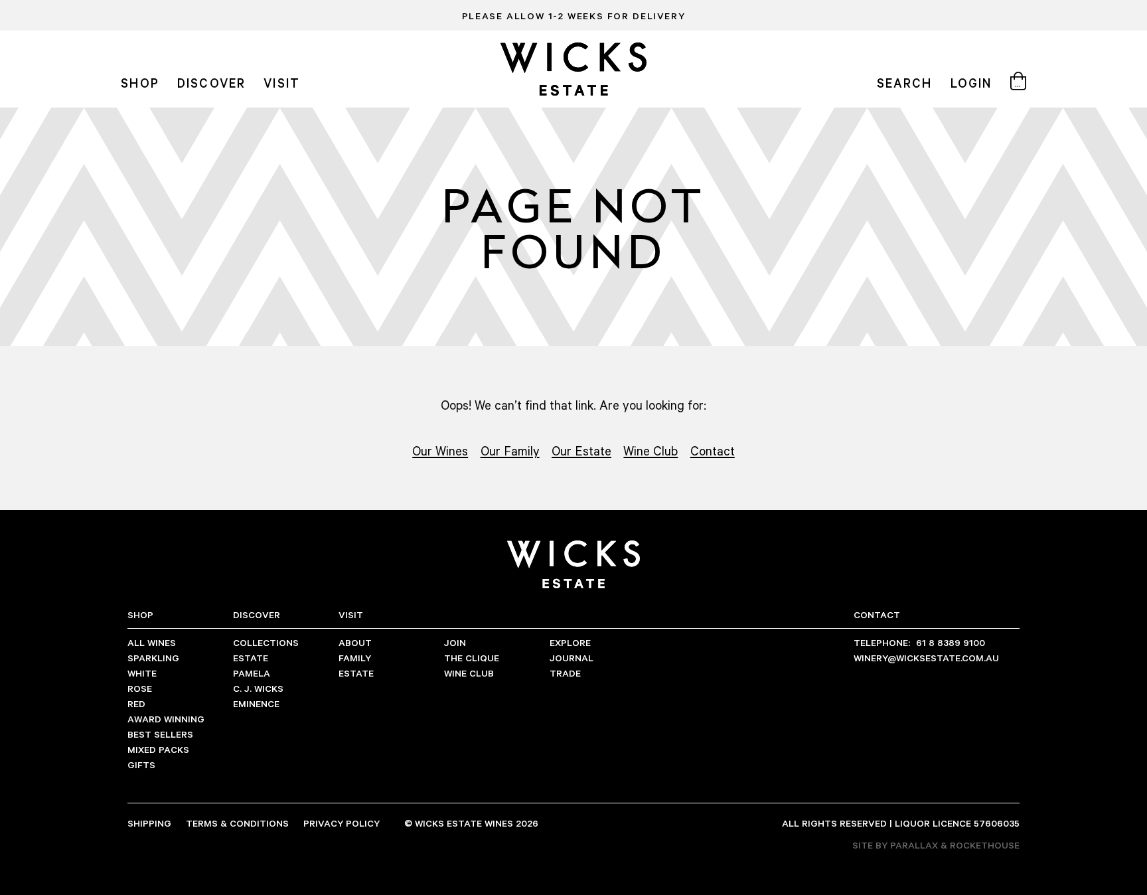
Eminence (256, 703)
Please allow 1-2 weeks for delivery (573, 15)
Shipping (149, 823)
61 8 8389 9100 (919, 642)
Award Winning (165, 718)
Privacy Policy (341, 823)
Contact (712, 450)
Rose (139, 688)
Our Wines (440, 450)
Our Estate (581, 450)
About (355, 642)
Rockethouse (985, 845)
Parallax (914, 845)
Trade (565, 673)
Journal (571, 657)
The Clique (471, 657)
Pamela (251, 673)
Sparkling (153, 657)
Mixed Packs (158, 749)
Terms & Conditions (237, 823)
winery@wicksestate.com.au (926, 657)
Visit (281, 82)
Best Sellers (160, 734)
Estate (250, 657)
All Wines (151, 642)
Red (136, 703)
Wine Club (650, 450)
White (142, 673)
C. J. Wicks (258, 688)
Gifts (141, 764)
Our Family (510, 450)
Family (355, 657)
